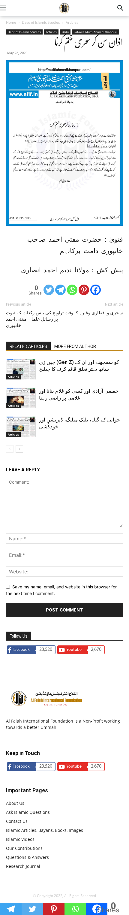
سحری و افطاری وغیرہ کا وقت (93, 313)
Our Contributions (24, 848)
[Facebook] (95, 290)
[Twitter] (49, 290)
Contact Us (17, 821)
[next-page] (19, 449)
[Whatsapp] (72, 290)
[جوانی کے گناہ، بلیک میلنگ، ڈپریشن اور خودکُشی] (21, 426)
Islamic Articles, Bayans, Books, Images (44, 830)
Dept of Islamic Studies (41, 22)
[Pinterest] (84, 290)
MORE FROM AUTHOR (75, 346)
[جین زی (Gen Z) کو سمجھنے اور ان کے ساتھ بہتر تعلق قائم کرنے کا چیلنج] (21, 369)
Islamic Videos (20, 839)
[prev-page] (10, 449)
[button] (10, 8)
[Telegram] (60, 290)
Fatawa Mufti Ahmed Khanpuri (95, 32)
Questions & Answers (27, 857)
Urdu (65, 32)
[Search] (120, 8)
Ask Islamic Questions (28, 812)
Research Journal (23, 866)
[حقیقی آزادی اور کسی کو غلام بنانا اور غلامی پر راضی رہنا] (21, 398)
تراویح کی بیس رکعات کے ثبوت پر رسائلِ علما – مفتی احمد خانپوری (35, 319)
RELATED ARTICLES (28, 346)
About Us (15, 803)
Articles (72, 22)
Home (11, 22)
